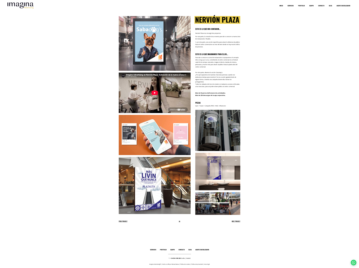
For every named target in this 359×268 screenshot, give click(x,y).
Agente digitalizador (202, 250)
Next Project (236, 221)
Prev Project (123, 221)
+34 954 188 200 (175, 258)
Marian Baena (175, 264)
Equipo (172, 250)
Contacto (181, 250)
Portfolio (163, 250)
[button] (353, 262)
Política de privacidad (197, 264)
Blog (190, 250)
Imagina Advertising (154, 264)
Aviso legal (207, 264)
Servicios (153, 250)
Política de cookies (185, 264)
